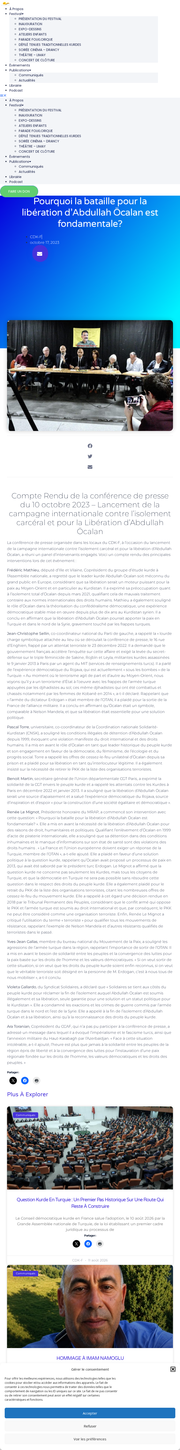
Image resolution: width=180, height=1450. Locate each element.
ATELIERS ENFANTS (33, 34)
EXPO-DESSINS (30, 29)
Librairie (15, 85)
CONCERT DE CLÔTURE (37, 60)
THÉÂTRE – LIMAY (32, 55)
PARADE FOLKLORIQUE (36, 39)
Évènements (19, 65)
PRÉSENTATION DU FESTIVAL (40, 18)
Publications (19, 70)
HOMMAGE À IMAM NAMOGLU (90, 1358)
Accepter (90, 1413)
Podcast (16, 90)
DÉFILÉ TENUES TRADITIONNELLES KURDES (50, 44)
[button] (173, 1369)
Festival (15, 14)
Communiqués (31, 75)
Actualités (27, 80)
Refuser (90, 1426)
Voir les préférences (90, 1439)
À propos (16, 9)
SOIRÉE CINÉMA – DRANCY (39, 49)
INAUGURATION (30, 24)
